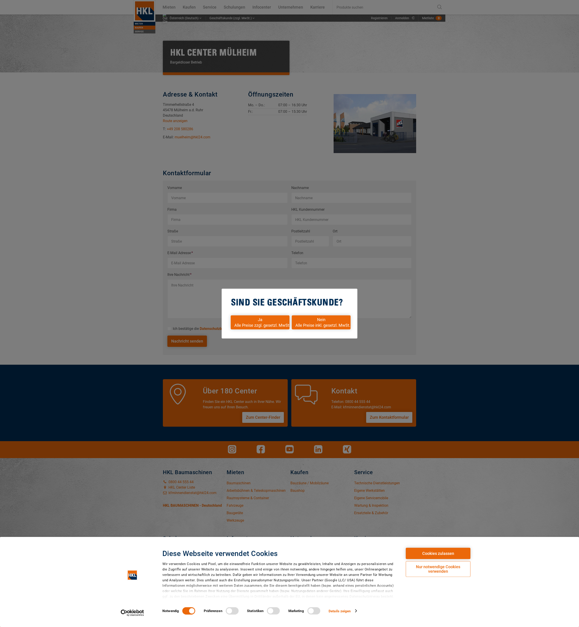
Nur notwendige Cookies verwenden (438, 569)
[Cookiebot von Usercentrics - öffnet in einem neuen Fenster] (132, 612)
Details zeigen (340, 611)
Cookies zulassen (438, 553)
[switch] (232, 610)
